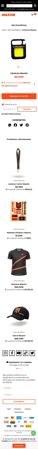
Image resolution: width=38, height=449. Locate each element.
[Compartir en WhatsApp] (10, 125)
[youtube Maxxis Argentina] (18, 353)
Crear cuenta (16, 2)
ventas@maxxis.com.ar (25, 9)
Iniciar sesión (27, 2)
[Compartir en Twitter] (21, 125)
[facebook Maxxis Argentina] (12, 353)
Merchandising (14, 30)
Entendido (19, 446)
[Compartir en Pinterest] (27, 125)
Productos (17, 409)
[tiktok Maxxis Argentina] (25, 353)
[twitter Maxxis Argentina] (32, 353)
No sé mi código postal (11, 114)
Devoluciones (19, 412)
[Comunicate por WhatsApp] (33, 433)
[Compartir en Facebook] (15, 125)
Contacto (28, 409)
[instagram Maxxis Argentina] (5, 353)
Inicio (4, 30)
